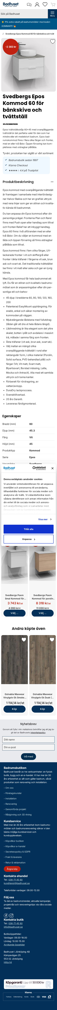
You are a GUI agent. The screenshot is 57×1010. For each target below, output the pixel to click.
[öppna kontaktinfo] (29, 4)
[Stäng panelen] (52, 468)
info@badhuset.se (13, 927)
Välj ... (14, 613)
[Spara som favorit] (24, 639)
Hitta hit (8, 962)
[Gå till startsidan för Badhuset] (10, 4)
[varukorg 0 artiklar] (53, 4)
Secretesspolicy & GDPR (17, 851)
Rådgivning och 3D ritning (18, 814)
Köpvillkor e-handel (15, 846)
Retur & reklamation (15, 862)
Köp (14, 709)
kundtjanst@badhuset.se (17, 883)
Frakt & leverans (13, 857)
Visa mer (43, 519)
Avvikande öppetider (14, 944)
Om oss (9, 787)
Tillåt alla (28, 529)
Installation (10, 798)
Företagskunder (13, 793)
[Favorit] (52, 41)
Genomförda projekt (15, 809)
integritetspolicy (38, 732)
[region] (28, 181)
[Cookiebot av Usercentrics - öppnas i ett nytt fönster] (34, 468)
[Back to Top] (51, 990)
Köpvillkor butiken (14, 841)
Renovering (11, 804)
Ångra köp (12, 869)
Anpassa (26, 539)
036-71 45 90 (15, 879)
